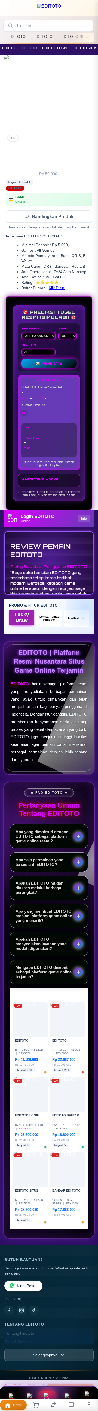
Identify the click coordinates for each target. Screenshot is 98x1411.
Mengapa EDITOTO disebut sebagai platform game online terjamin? (44, 972)
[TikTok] (34, 1310)
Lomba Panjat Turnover (49, 619)
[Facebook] (9, 1310)
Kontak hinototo (18, 1342)
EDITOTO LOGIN (54, 48)
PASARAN (30, 329)
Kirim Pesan (27, 1286)
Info (84, 519)
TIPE (62, 329)
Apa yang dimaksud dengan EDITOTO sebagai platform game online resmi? (42, 837)
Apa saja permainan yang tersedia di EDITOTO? (39, 862)
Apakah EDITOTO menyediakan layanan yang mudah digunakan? (41, 944)
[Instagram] (21, 1310)
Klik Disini (57, 288)
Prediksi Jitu (76, 618)
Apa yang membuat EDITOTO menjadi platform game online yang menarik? (44, 916)
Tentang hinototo (19, 1334)
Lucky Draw (21, 618)
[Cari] (10, 25)
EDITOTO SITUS (76, 36)
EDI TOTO (43, 36)
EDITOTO (17, 36)
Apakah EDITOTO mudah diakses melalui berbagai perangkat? (39, 888)
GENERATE (49, 364)
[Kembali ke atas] (88, 1384)
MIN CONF (29, 345)
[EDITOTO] (49, 9)
